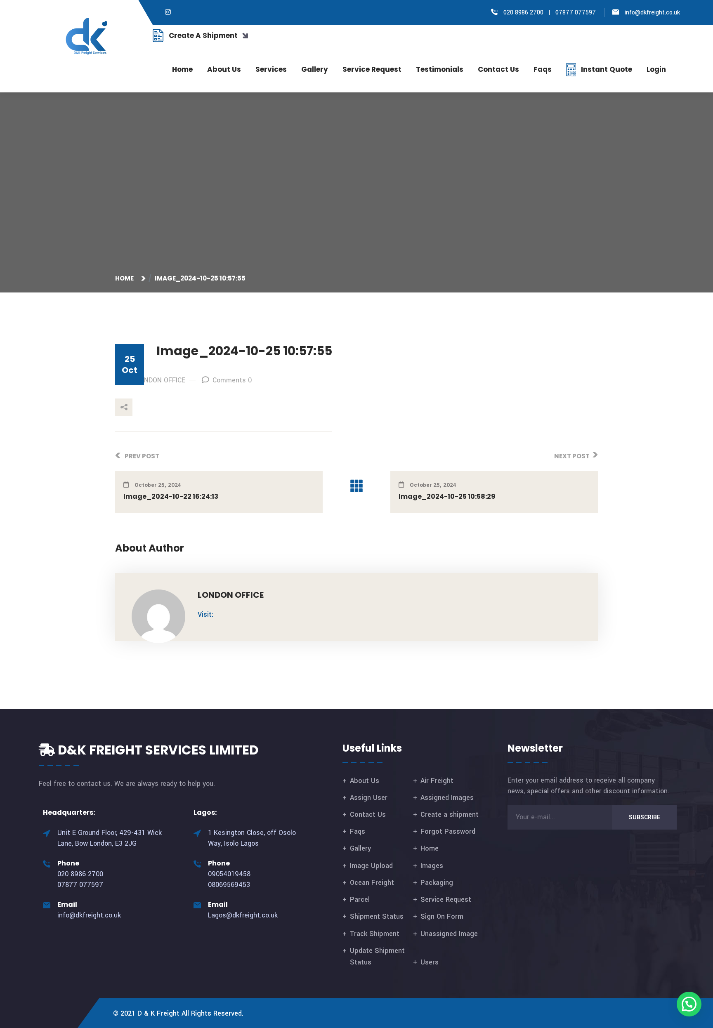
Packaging (436, 882)
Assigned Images (447, 797)
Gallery (314, 69)
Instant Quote (606, 69)
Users (429, 962)
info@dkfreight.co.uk (652, 12)
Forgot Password (447, 831)
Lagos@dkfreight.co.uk (243, 915)
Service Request (371, 69)
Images (431, 865)
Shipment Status (377, 916)
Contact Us (368, 814)
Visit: (205, 614)
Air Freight (436, 780)
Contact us (498, 69)
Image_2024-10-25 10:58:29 (447, 496)
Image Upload (371, 865)
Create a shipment (449, 814)
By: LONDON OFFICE (155, 380)
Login (656, 69)
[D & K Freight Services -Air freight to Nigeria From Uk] (87, 36)
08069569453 (229, 884)
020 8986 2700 (522, 12)
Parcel (360, 899)
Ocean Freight (372, 882)
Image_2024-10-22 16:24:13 (170, 496)
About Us (224, 69)
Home (182, 69)
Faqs (543, 69)
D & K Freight (158, 1013)
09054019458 (229, 874)
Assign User (368, 797)
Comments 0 (232, 380)
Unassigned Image (449, 933)
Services (271, 69)
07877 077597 (575, 12)
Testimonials (439, 69)
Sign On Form (441, 916)
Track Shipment (374, 933)
